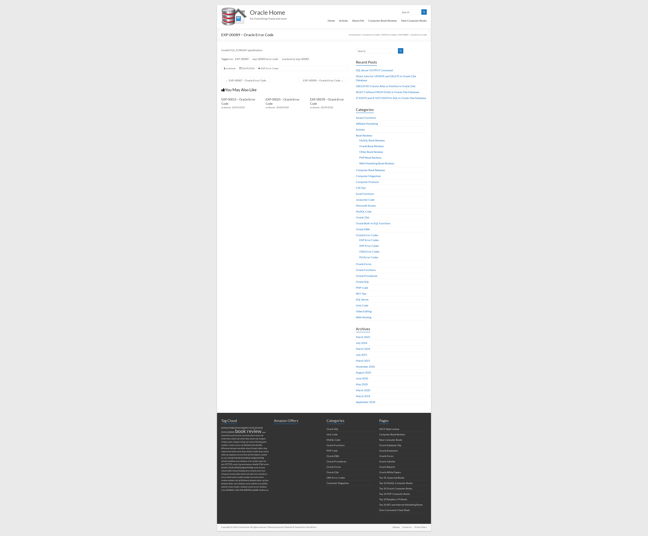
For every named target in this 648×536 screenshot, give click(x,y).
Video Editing (364, 311)
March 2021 (363, 360)
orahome (231, 68)
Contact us (407, 527)
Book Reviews (364, 135)
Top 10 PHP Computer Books (394, 493)
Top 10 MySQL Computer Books (396, 483)
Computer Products (367, 181)
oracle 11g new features (242, 464)
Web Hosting (363, 317)
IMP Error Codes (369, 245)
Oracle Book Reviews (371, 146)
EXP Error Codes (270, 68)
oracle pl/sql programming (240, 467)
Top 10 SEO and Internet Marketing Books (401, 504)
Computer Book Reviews (382, 20)
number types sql (259, 461)
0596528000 (228, 432)
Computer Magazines (368, 176)
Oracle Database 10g (390, 445)
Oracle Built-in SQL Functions (373, 223)
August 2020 (363, 372)
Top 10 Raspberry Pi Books (393, 499)
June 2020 (362, 378)
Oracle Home (267, 12)
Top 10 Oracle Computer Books (395, 488)
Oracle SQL (362, 281)
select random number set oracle (245, 477)
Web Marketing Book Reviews (376, 163)
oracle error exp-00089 (295, 58)
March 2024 (363, 348)
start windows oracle (242, 483)
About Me (358, 20)
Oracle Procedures (366, 275)
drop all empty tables (254, 448)
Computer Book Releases (370, 170)
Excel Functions (365, 193)
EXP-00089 (242, 58)
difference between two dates (233, 448)
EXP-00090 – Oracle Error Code (323, 80)
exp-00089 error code (265, 58)
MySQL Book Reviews (372, 140)
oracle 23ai (257, 464)
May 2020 (362, 384)
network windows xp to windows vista (236, 461)
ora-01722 (226, 464)
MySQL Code (363, 211)
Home (331, 20)
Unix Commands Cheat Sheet (394, 510)
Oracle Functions (366, 269)
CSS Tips (361, 187)
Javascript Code (365, 199)
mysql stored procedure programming (246, 458)
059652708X (228, 428)
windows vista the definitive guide (242, 490)
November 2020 (365, 366)
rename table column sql (239, 474)
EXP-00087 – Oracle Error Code (246, 80)
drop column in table (250, 451)
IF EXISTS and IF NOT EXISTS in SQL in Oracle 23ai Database (391, 97)
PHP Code (362, 287)
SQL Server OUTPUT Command (374, 70)
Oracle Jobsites (387, 461)
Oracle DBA (363, 229)
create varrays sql (236, 445)
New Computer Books (414, 20)
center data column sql (230, 439)
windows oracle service (249, 487)
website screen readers (230, 487)
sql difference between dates (250, 480)
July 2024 (361, 342)
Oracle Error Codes (367, 235)
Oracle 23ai (362, 217)
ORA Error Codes (369, 251)
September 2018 (365, 402)
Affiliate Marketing (367, 123)
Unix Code (362, 305)
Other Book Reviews (371, 151)
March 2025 (363, 337)
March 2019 (363, 396)
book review (248, 431)
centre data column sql (249, 439)
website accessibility (259, 483)
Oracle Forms (363, 264)
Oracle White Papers (390, 472)
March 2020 (363, 390)
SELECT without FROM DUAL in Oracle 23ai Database (387, 92)
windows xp (263, 490)
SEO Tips (361, 293)
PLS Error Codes (368, 257)
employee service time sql (239, 455)
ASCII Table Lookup (389, 429)
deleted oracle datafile (253, 445)
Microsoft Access (366, 205)
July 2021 (361, 354)
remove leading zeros (241, 471)
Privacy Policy (420, 527)
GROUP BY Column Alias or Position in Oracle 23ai (385, 86)
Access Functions (366, 117)
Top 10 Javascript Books (391, 477)
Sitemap (396, 527)
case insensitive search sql (252, 435)
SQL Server (362, 299)
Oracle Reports (387, 466)
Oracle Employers (388, 450)
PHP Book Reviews (370, 157)
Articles (343, 20)
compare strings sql (240, 442)
